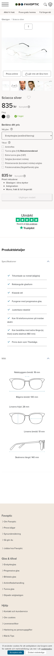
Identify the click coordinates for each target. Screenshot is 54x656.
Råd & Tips (9, 635)
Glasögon (6, 19)
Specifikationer (9, 261)
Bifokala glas (10, 576)
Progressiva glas (11, 570)
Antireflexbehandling (14, 582)
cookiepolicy (46, 648)
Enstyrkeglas (10, 564)
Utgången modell (27, 197)
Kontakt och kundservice (16, 611)
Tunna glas (9, 588)
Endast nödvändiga (36, 652)
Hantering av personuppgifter (18, 629)
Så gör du (8, 539)
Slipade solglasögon (13, 595)
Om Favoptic (10, 521)
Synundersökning (12, 533)
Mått (4, 358)
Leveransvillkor (11, 623)
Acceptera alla (16, 652)
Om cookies (9, 617)
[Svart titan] (3, 116)
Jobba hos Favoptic (13, 548)
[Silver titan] (8, 116)
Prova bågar (9, 527)
